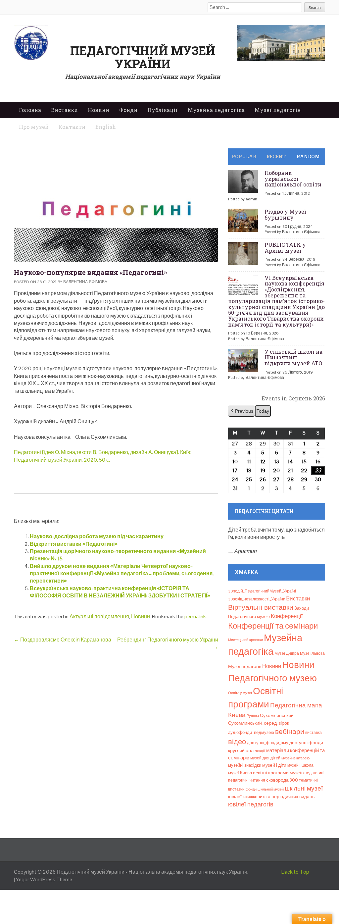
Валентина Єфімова (85, 281)
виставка (313, 732)
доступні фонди (306, 742)
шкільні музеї (304, 788)
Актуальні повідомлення (99, 616)
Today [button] (263, 411)
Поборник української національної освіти (293, 178)
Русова (253, 715)
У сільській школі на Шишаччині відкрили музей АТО (293, 357)
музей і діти (274, 765)
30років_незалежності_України (256, 599)
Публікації (162, 109)
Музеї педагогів (278, 109)
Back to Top (295, 871)
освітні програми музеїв (278, 773)
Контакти (72, 126)
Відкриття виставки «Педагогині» (74, 543)
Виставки (64, 109)
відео (237, 741)
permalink (195, 616)
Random (308, 156)
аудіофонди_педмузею (251, 732)
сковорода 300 (282, 780)
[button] (241, 411)
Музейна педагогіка (216, 109)
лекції (260, 750)
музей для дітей (265, 758)
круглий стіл (241, 750)
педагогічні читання (246, 780)
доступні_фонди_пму (267, 742)
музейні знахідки (244, 765)
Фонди (128, 109)
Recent (276, 156)
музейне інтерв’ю (295, 758)
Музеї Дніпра (286, 653)
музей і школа (300, 765)
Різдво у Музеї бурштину (286, 214)
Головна (30, 109)
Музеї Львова (312, 653)
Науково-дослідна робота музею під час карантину (97, 536)
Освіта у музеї (240, 693)
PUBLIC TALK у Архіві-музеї (285, 247)
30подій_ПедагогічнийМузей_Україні (262, 591)
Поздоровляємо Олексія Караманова (62, 639)
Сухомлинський (277, 715)
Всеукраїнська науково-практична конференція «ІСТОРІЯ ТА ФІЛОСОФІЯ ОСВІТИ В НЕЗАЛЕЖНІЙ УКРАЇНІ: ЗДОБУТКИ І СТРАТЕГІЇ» (120, 592)
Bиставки (298, 598)
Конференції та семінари (273, 626)
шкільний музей (271, 789)
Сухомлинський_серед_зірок (258, 723)
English (105, 126)
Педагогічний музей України (142, 57)
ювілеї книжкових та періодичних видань (271, 796)
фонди (251, 789)
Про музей (34, 126)
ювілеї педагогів (250, 804)
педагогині (314, 773)
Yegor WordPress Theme (44, 879)
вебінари (289, 731)
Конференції (287, 616)
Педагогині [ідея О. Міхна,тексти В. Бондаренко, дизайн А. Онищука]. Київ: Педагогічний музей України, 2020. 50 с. (102, 456)
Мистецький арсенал (245, 640)
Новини (98, 109)
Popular (244, 156)
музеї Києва (240, 773)
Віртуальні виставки (260, 607)
